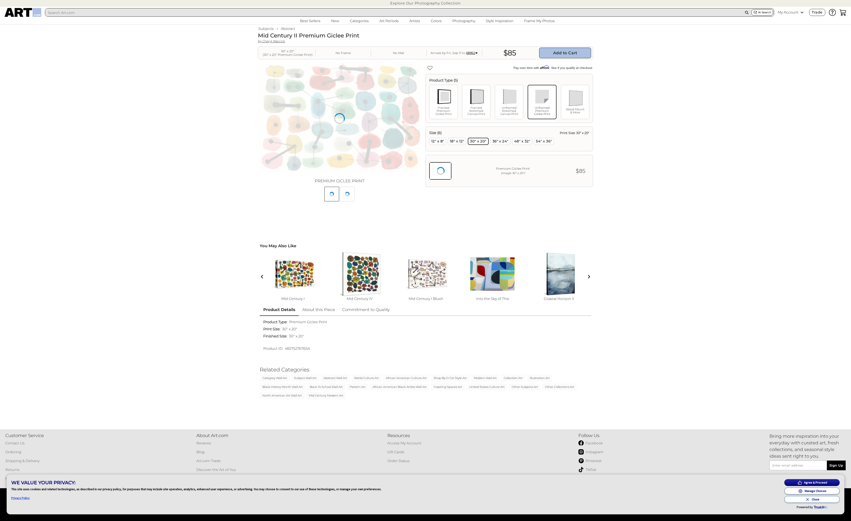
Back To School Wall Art (326, 387)
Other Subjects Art (525, 387)
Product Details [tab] (279, 309)
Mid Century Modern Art (326, 395)
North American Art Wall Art (282, 395)
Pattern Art (357, 387)
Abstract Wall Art (335, 378)
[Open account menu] (802, 12)
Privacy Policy (20, 498)
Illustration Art (540, 378)
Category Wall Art (274, 378)
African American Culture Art (406, 378)
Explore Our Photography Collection (425, 3)
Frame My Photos (539, 21)
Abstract (288, 29)
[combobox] (393, 12)
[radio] (437, 141)
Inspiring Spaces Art (448, 387)
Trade (817, 12)
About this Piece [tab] (318, 309)
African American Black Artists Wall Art (400, 387)
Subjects (266, 29)
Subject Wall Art (305, 378)
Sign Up (836, 465)
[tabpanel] (509, 157)
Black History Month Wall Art (282, 387)
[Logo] (22, 12)
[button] (425, 3)
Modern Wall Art (485, 378)
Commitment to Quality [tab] (366, 309)
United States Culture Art (487, 387)
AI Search (764, 12)
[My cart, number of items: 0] (843, 12)
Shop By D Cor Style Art (450, 378)
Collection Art (513, 378)
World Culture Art (366, 378)
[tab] (443, 102)
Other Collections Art (559, 387)
